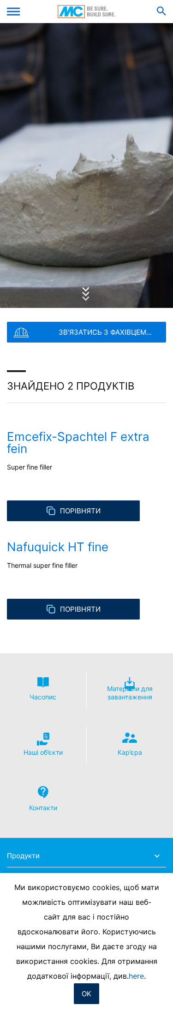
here (136, 976)
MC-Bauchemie (86, 11)
